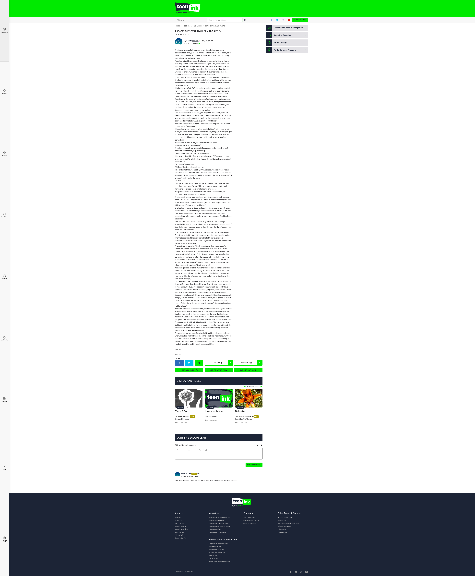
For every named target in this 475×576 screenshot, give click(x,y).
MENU (180, 20)
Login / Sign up (300, 20)
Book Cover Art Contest (251, 520)
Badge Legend (282, 532)
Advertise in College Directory (219, 523)
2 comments (242, 423)
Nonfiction (4, 217)
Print (179, 354)
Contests (5, 401)
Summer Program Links (285, 517)
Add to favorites (218, 370)
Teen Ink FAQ (179, 532)
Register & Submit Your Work (218, 544)
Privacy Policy (179, 535)
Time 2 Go (181, 411)
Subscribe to (288, 28)
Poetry (4, 94)
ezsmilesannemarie (245, 416)
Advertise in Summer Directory (219, 526)
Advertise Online (215, 529)
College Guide (4, 541)
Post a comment (188, 370)
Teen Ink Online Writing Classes (288, 523)
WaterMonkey (183, 416)
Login (258, 445)
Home (177, 26)
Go (245, 20)
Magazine (4, 32)
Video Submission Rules (217, 552)
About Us (178, 517)
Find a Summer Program (285, 50)
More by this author (191, 43)
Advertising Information (217, 520)
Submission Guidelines (216, 550)
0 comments (212, 420)
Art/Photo (4, 340)
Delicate (240, 411)
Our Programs (180, 523)
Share (178, 358)
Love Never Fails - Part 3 (215, 26)
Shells (189, 40)
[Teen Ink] (190, 8)
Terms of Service (180, 538)
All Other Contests (249, 523)
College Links (282, 520)
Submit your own (248, 370)
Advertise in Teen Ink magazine (219, 517)
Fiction (4, 155)
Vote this (250, 363)
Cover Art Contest (249, 517)
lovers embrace (214, 411)
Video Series (282, 529)
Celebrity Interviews (181, 529)
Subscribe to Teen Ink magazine (219, 561)
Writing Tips (213, 555)
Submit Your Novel (215, 547)
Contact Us (178, 520)
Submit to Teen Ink (282, 35)
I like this (221, 363)
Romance (198, 26)
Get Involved (213, 558)
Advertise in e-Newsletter (217, 532)
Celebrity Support (180, 526)
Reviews (4, 278)
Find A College (280, 42)
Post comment (254, 465)
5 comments (182, 423)
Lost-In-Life (186, 474)
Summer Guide (4, 468)
